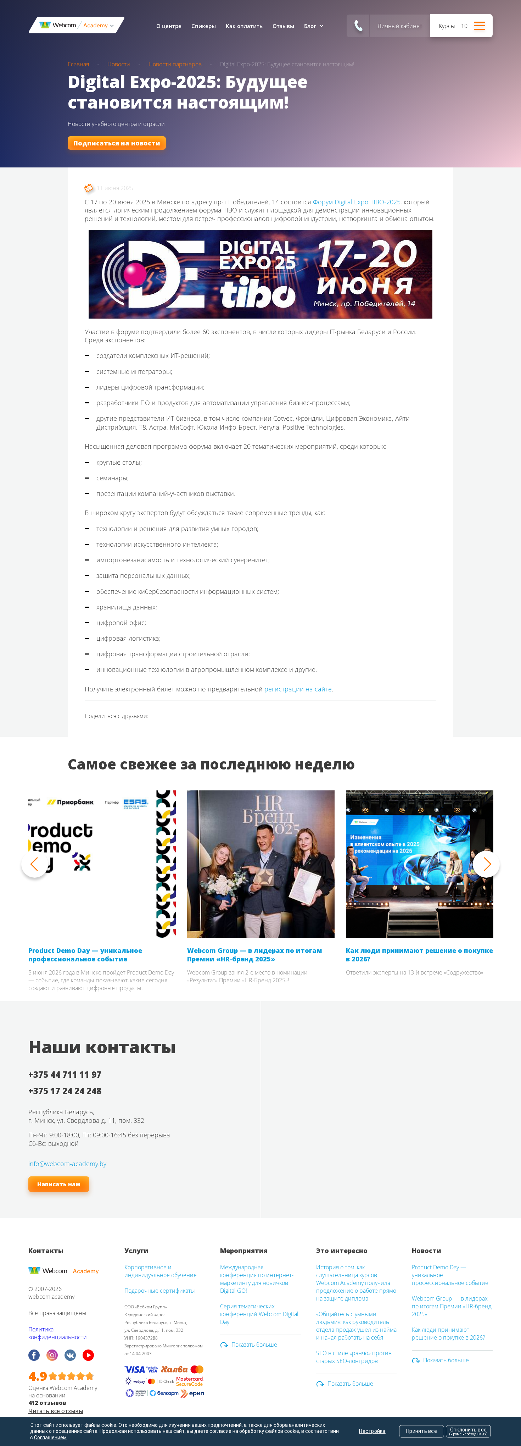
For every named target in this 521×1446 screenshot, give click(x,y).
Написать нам (58, 1184)
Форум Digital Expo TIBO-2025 (356, 202)
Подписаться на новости (116, 143)
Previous (34, 864)
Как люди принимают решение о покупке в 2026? (419, 954)
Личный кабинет (399, 26)
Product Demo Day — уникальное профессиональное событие (85, 954)
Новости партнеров (175, 64)
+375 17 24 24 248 (64, 1091)
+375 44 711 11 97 (64, 1074)
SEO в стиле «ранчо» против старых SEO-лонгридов (354, 1357)
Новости (118, 64)
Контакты (45, 1250)
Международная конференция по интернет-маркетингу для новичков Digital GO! (256, 1279)
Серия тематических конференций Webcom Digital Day (259, 1314)
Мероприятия (244, 1250)
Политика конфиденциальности (57, 1333)
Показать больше (254, 1344)
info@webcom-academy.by (67, 1163)
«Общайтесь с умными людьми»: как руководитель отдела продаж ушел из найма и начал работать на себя (356, 1325)
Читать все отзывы (55, 1411)
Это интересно (342, 1250)
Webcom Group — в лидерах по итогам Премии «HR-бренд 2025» (254, 954)
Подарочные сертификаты (159, 1291)
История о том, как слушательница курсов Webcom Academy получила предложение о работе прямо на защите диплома (356, 1282)
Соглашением (50, 1437)
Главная (78, 64)
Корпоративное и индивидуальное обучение (160, 1271)
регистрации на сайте (298, 689)
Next (486, 864)
